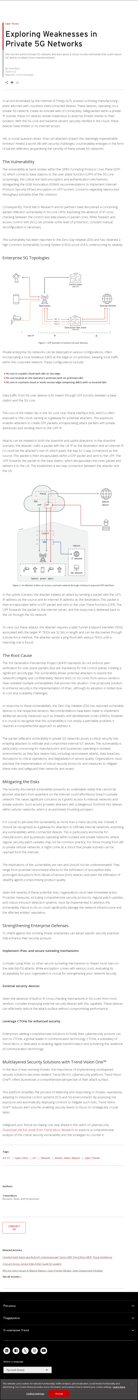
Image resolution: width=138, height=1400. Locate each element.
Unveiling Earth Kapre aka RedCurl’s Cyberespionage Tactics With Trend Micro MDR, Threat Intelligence (57, 1257)
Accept (59, 1393)
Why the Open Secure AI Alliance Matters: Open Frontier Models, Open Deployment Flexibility (53, 1270)
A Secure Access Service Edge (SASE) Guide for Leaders (32, 1264)
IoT (34, 1158)
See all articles (11, 1276)
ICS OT (6, 1158)
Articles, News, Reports (67, 1158)
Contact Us (14, 1228)
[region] (69, 1389)
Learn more (119, 1386)
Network (45, 1158)
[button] (14, 1227)
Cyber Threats (92, 1158)
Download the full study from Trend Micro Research (38, 1130)
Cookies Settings (35, 1393)
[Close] (132, 1384)
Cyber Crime (21, 1158)
